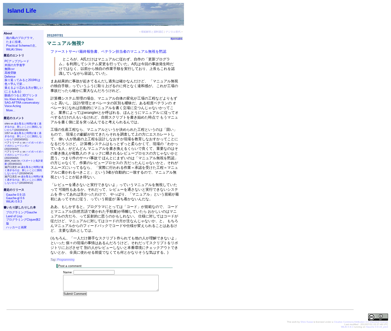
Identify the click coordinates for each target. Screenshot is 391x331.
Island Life (21, 10)
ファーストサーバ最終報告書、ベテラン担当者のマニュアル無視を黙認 (108, 51)
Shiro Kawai (306, 322)
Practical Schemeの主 (20, 45)
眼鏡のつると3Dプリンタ (21, 95)
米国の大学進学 (15, 65)
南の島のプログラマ (19, 38)
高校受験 (10, 72)
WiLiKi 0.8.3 (14, 201)
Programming (65, 259)
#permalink (177, 38)
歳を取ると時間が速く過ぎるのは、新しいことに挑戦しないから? (23, 126)
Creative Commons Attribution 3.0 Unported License (361, 322)
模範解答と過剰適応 (152, 31)
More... (10, 110)
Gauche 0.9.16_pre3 (377, 327)
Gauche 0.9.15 (15, 194)
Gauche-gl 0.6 (15, 198)
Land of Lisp (14, 216)
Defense (10, 76)
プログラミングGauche (21, 212)
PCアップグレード (17, 61)
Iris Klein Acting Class (19, 99)
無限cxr (9, 69)
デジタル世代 (173, 31)
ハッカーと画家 (16, 227)
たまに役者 (13, 41)
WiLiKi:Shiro (14, 49)
